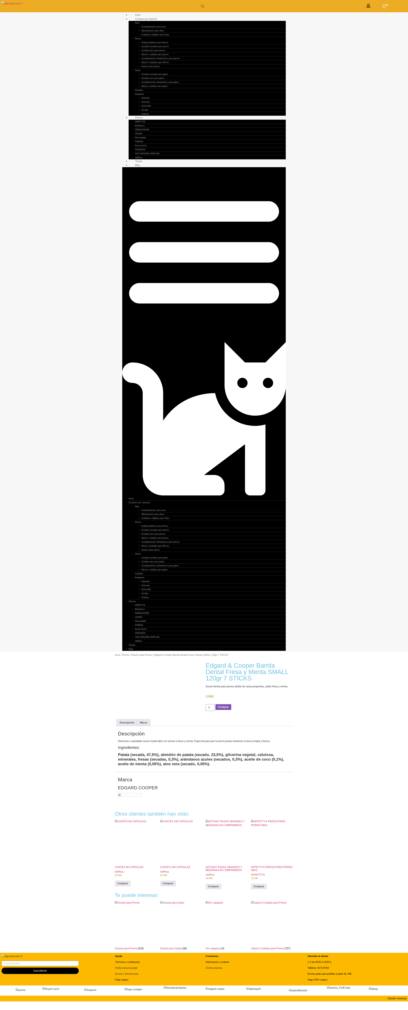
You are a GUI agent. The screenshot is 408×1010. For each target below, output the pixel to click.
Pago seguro (121, 979)
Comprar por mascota (146, 19)
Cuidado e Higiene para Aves (155, 35)
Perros (138, 39)
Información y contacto (217, 962)
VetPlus (138, 157)
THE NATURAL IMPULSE (147, 154)
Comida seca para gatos (152, 78)
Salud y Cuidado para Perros (155, 62)
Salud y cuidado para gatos (154, 86)
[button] (204, 332)
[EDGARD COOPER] (130, 795)
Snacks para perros (150, 66)
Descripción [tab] (127, 722)
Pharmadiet (140, 138)
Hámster (145, 98)
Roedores (139, 94)
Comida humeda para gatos (154, 74)
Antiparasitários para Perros (154, 42)
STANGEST (140, 150)
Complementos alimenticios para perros (160, 58)
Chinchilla (146, 106)
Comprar (223, 707)
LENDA (138, 134)
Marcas (138, 117)
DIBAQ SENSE (142, 130)
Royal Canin (141, 146)
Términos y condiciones (127, 962)
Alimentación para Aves (152, 31)
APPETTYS (140, 122)
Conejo (144, 110)
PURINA (139, 142)
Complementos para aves (153, 27)
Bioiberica (140, 126)
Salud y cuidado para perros (155, 54)
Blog (137, 165)
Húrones (145, 102)
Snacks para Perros (141, 655)
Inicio (137, 15)
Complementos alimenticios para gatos (160, 82)
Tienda (138, 161)
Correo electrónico (12, 959)
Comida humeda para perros (155, 46)
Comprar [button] (122, 883)
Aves (137, 23)
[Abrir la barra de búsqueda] (202, 6)
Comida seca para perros (153, 50)
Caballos (139, 90)
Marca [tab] (143, 722)
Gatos (138, 70)
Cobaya (145, 114)
